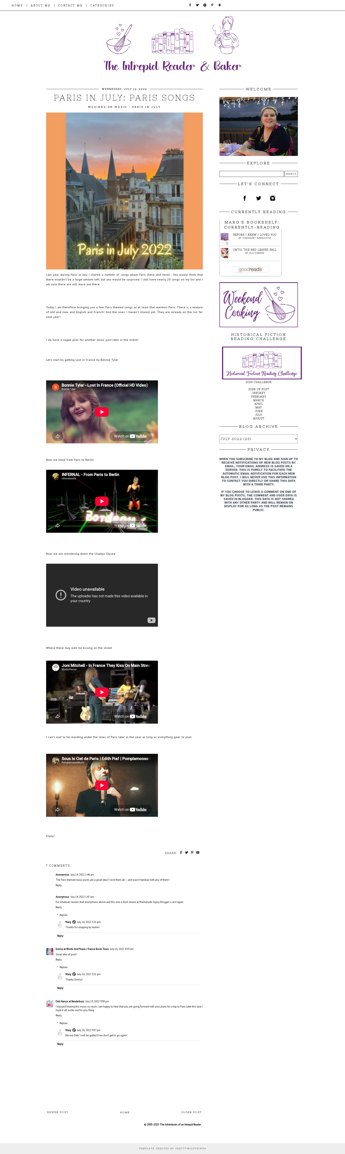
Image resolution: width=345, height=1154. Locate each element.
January (259, 392)
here (152, 274)
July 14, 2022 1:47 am (82, 897)
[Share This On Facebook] (180, 853)
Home (125, 1112)
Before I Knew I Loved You (255, 234)
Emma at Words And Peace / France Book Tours (82, 949)
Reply (59, 885)
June (259, 411)
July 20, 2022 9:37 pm (88, 1030)
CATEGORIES (102, 5)
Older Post (191, 1112)
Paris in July (146, 107)
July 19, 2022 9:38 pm (97, 1001)
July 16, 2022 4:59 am (122, 949)
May (258, 407)
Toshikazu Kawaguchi (256, 238)
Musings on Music (107, 107)
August (259, 418)
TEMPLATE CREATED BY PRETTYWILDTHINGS (172, 1148)
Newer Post (57, 1112)
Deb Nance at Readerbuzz (70, 1001)
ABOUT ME (41, 5)
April (258, 403)
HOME (17, 5)
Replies (64, 915)
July (258, 414)
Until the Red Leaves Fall (255, 249)
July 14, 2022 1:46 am (82, 874)
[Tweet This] (186, 853)
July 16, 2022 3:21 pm (89, 922)
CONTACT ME (70, 5)
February (258, 396)
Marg (68, 922)
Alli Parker (256, 253)
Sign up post (258, 389)
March (258, 400)
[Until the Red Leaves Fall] (226, 257)
